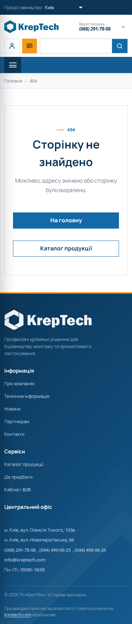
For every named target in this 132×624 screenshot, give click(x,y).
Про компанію (19, 383)
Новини (12, 409)
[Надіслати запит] (29, 46)
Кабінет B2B (17, 489)
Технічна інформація (26, 396)
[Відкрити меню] (12, 65)
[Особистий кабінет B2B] (12, 46)
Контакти (14, 434)
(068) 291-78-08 (20, 550)
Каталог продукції (66, 248)
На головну (66, 220)
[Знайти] (119, 46)
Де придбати (18, 477)
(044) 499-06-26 (90, 550)
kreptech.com (17, 615)
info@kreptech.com (24, 560)
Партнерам (16, 421)
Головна (13, 81)
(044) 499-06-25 (55, 550)
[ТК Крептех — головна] (31, 26)
